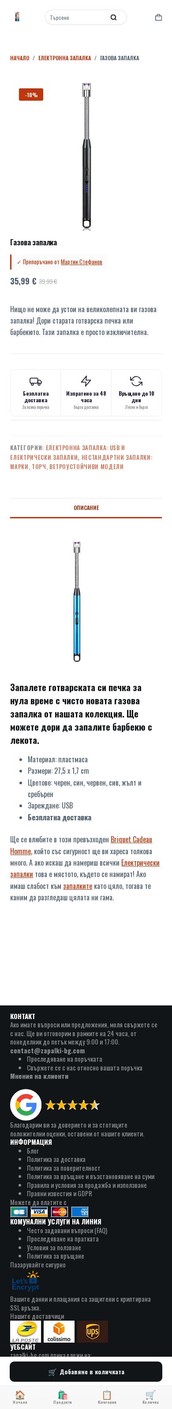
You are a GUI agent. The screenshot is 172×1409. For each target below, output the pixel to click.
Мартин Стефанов (81, 261)
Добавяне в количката (92, 1371)
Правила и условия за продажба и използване (87, 1185)
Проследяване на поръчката (64, 1058)
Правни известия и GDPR (59, 1193)
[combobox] (75, 17)
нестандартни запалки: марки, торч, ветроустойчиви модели (81, 462)
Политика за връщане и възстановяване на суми (90, 1176)
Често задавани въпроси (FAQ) (67, 1230)
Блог (33, 1150)
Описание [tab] (86, 507)
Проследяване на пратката (63, 1238)
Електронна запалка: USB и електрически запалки (67, 452)
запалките (77, 886)
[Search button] (113, 17)
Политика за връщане (55, 1255)
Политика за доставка (56, 1159)
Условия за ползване (54, 1247)
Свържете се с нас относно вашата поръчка (84, 1067)
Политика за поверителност (64, 1167)
